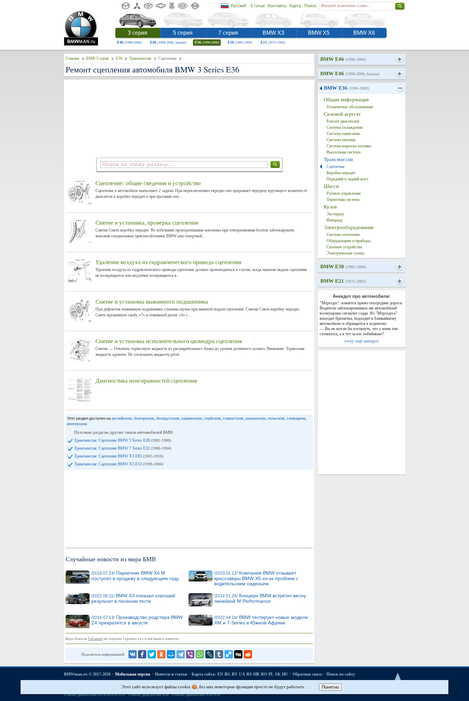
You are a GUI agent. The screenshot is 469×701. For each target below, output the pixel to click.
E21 (273, 42)
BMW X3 (273, 33)
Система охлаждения (345, 127)
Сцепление (336, 166)
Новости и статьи (171, 674)
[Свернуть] (400, 88)
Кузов (330, 207)
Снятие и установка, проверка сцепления (146, 223)
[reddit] (248, 654)
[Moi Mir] (171, 654)
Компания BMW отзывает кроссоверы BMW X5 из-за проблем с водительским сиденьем (256, 578)
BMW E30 (343, 266)
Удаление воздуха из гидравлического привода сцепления (168, 262)
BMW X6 (364, 33)
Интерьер (335, 220)
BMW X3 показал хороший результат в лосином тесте (133, 598)
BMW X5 (319, 33)
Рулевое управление (344, 193)
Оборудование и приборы (348, 240)
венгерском (77, 424)
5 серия (183, 33)
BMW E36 (346, 88)
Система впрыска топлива (349, 146)
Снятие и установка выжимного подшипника (151, 302)
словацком (296, 418)
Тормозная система (343, 199)
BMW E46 (343, 59)
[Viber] (190, 654)
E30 (240, 42)
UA (242, 674)
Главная (72, 58)
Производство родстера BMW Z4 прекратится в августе (137, 620)
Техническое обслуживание (350, 106)
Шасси (331, 186)
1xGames (95, 638)
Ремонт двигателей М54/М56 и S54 (94, 694)
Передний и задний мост (347, 179)
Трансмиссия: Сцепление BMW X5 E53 (118, 464)
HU (285, 674)
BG (227, 674)
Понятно (330, 687)
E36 (207, 42)
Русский (238, 5)
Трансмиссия (140, 58)
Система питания (341, 139)
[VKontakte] (132, 654)
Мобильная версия (132, 674)
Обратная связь (307, 674)
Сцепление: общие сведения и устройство (148, 183)
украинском (191, 418)
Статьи (258, 5)
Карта (295, 5)
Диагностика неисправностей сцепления (146, 381)
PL (271, 674)
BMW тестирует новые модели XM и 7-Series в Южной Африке (261, 620)
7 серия (228, 33)
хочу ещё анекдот (361, 340)
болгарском (144, 418)
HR (256, 674)
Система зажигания (343, 133)
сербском (212, 418)
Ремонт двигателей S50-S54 (196, 694)
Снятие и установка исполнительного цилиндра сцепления (168, 341)
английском (122, 418)
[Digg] (238, 654)
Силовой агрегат (342, 114)
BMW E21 (343, 281)
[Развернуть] (399, 59)
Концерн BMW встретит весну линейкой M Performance (260, 598)
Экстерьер (335, 214)
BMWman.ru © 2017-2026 (87, 674)
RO (264, 674)
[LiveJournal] (209, 654)
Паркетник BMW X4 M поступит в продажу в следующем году (135, 575)
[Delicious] (229, 654)
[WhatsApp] (200, 654)
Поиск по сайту (341, 674)
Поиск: (310, 5)
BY (235, 674)
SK (278, 674)
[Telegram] (180, 654)
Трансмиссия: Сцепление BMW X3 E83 (118, 456)
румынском (255, 418)
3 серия (137, 33)
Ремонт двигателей (343, 121)
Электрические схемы (345, 253)
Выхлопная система (344, 152)
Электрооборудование (349, 227)
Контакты (277, 5)
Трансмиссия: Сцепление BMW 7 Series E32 (122, 448)
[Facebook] (142, 654)
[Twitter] (152, 654)
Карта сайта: (204, 674)
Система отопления (343, 234)
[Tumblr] (219, 654)
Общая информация (346, 99)
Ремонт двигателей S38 (148, 694)
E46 (129, 42)
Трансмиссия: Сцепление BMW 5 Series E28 (122, 440)
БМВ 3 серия (97, 58)
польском (276, 418)
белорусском (167, 418)
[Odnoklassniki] (161, 654)
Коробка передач (341, 172)
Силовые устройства (344, 247)
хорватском (233, 418)
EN (220, 674)
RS (249, 674)
